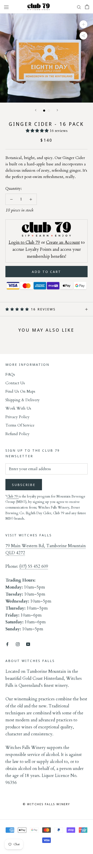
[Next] (57, 110)
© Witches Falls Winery (46, 804)
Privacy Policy (17, 417)
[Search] (79, 7)
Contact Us (15, 383)
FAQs (10, 374)
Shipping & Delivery (22, 400)
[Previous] (35, 110)
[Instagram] (18, 644)
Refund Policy (17, 433)
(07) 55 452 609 (33, 566)
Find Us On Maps (20, 391)
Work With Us (18, 408)
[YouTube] (28, 644)
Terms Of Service (20, 425)
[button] (38, 130)
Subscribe (23, 484)
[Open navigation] (6, 7)
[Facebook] (7, 644)
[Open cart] (87, 7)
